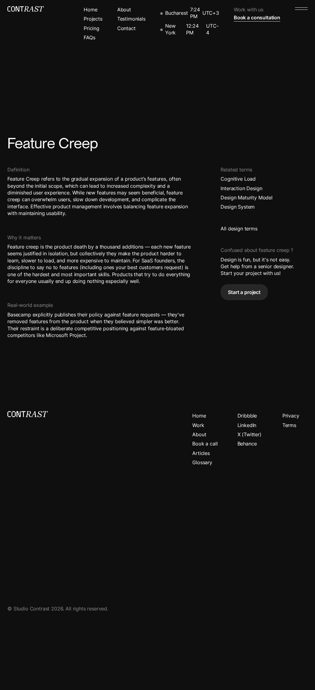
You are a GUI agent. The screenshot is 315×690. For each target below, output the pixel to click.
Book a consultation (257, 17)
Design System (238, 207)
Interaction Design (241, 188)
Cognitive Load (238, 179)
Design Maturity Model (247, 197)
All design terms (239, 228)
